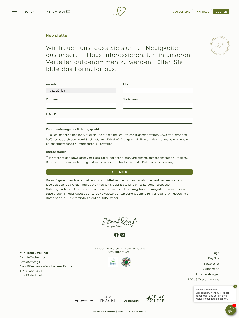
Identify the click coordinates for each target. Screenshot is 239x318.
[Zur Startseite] (119, 11)
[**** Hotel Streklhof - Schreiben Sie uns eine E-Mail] (68, 12)
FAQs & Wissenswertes (203, 279)
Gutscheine (182, 11)
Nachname (130, 99)
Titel (126, 84)
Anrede (51, 84)
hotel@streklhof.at (33, 275)
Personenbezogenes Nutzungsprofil (72, 129)
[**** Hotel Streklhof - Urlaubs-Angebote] (219, 54)
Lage (216, 253)
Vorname (52, 99)
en (33, 11)
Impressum (115, 311)
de (27, 11)
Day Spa (213, 258)
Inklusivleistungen (206, 274)
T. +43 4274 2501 (53, 11)
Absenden (119, 172)
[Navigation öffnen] (15, 11)
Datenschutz (55, 152)
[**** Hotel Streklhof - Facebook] (116, 236)
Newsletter (211, 263)
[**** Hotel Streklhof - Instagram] (122, 236)
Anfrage (203, 11)
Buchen (221, 11)
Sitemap (98, 311)
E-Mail (50, 114)
